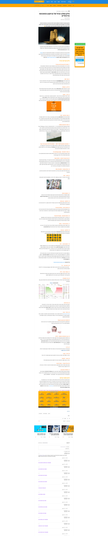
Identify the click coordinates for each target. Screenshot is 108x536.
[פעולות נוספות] (38, 11)
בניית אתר (54, 5)
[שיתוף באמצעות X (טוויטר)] (67, 418)
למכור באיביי (69, 5)
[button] (63, 1)
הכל (73, 5)
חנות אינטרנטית (59, 5)
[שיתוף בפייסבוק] (69, 418)
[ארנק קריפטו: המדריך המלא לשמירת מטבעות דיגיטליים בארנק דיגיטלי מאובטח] (68, 428)
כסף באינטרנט (65, 5)
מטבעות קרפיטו (45, 413)
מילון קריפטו (40, 413)
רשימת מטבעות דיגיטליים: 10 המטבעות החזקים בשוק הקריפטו (54, 434)
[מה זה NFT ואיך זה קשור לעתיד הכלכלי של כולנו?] (40, 428)
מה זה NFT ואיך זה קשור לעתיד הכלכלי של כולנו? (41, 434)
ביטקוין (51, 5)
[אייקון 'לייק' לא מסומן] (67, 458)
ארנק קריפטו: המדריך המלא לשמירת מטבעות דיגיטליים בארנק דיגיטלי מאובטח (68, 434)
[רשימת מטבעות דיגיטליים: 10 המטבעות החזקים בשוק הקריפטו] (54, 428)
